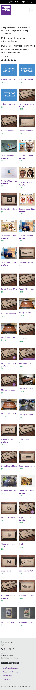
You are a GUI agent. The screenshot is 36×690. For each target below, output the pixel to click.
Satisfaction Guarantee (10, 668)
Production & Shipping (10, 672)
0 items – (29, 2)
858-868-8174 (15, 2)
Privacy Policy (7, 676)
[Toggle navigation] (32, 10)
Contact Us (6, 680)
